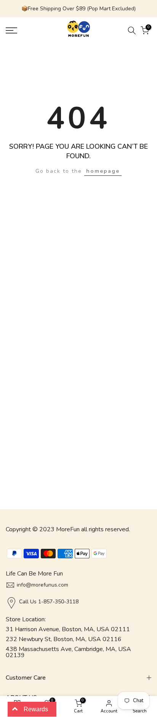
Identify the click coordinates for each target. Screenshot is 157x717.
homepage (103, 171)
